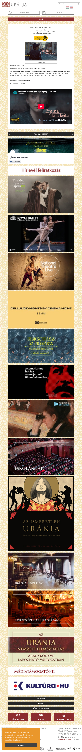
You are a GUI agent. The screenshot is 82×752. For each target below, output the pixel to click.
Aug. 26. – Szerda (41, 134)
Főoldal (41, 719)
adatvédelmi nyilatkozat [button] (13, 740)
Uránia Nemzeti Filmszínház (19, 157)
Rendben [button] (21, 745)
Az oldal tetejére (64, 719)
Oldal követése (16, 161)
